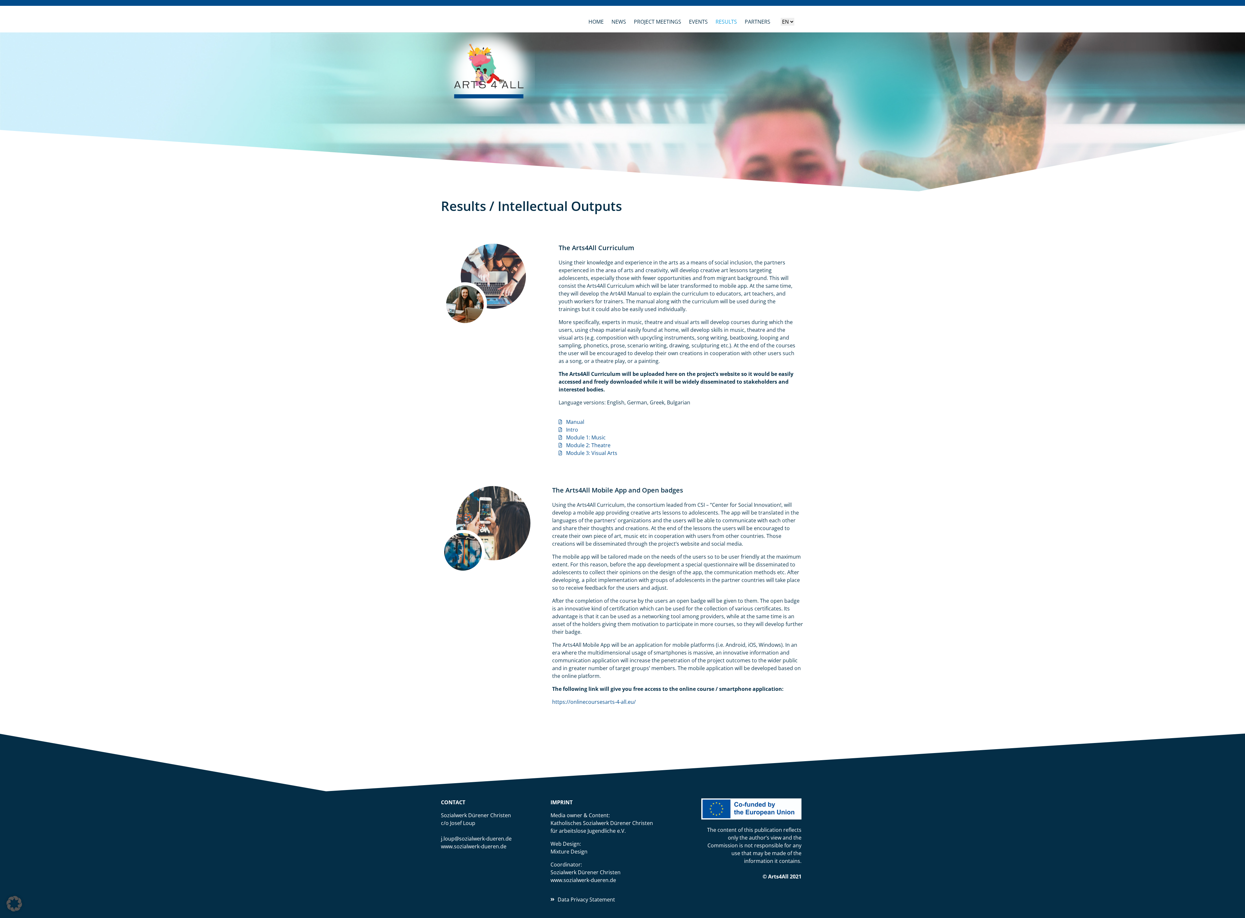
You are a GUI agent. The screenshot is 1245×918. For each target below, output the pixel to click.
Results (726, 21)
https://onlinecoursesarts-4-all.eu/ (594, 701)
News (618, 21)
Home (596, 21)
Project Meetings (657, 21)
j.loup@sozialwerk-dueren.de (476, 838)
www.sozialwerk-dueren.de (473, 846)
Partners (757, 21)
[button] (14, 903)
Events (698, 21)
